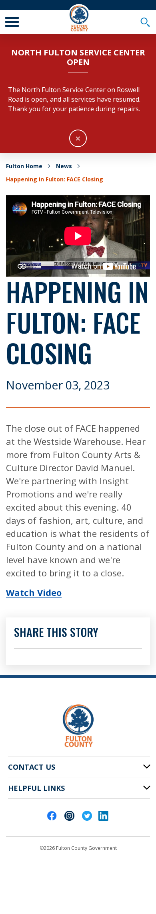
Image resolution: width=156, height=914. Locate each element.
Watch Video (34, 592)
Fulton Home (24, 166)
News (64, 166)
